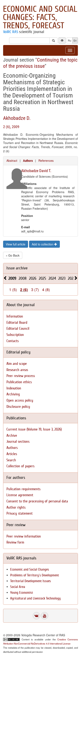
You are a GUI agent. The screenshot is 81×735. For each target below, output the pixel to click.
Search (11, 460)
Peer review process (20, 376)
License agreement (19, 495)
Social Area (17, 587)
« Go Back (13, 255)
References (46, 160)
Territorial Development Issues (30, 581)
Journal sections (17, 441)
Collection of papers (20, 466)
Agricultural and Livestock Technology (35, 598)
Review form (15, 542)
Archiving (13, 394)
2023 (61, 278)
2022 (71, 278)
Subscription (15, 335)
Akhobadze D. (17, 118)
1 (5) (13, 289)
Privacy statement (19, 513)
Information (14, 316)
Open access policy (19, 400)
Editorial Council (17, 328)
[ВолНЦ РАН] (36, 615)
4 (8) (46, 289)
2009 (12, 278)
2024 (52, 278)
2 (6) (24, 289)
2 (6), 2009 (11, 127)
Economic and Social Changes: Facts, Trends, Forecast (40, 17)
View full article (15, 244)
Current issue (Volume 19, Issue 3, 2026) (34, 429)
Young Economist (21, 593)
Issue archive (17, 268)
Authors (28, 161)
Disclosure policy (18, 406)
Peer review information (23, 536)
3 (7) (35, 289)
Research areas (17, 370)
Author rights (16, 507)
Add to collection (43, 244)
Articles (11, 454)
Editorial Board (16, 322)
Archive (11, 435)
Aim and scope (16, 364)
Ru (69, 40)
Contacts (12, 341)
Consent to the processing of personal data (37, 501)
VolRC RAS (10, 32)
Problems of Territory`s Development (34, 575)
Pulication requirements (23, 489)
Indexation (13, 388)
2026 (32, 278)
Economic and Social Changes (29, 569)
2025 (42, 278)
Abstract (11, 160)
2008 (23, 278)
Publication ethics (19, 382)
